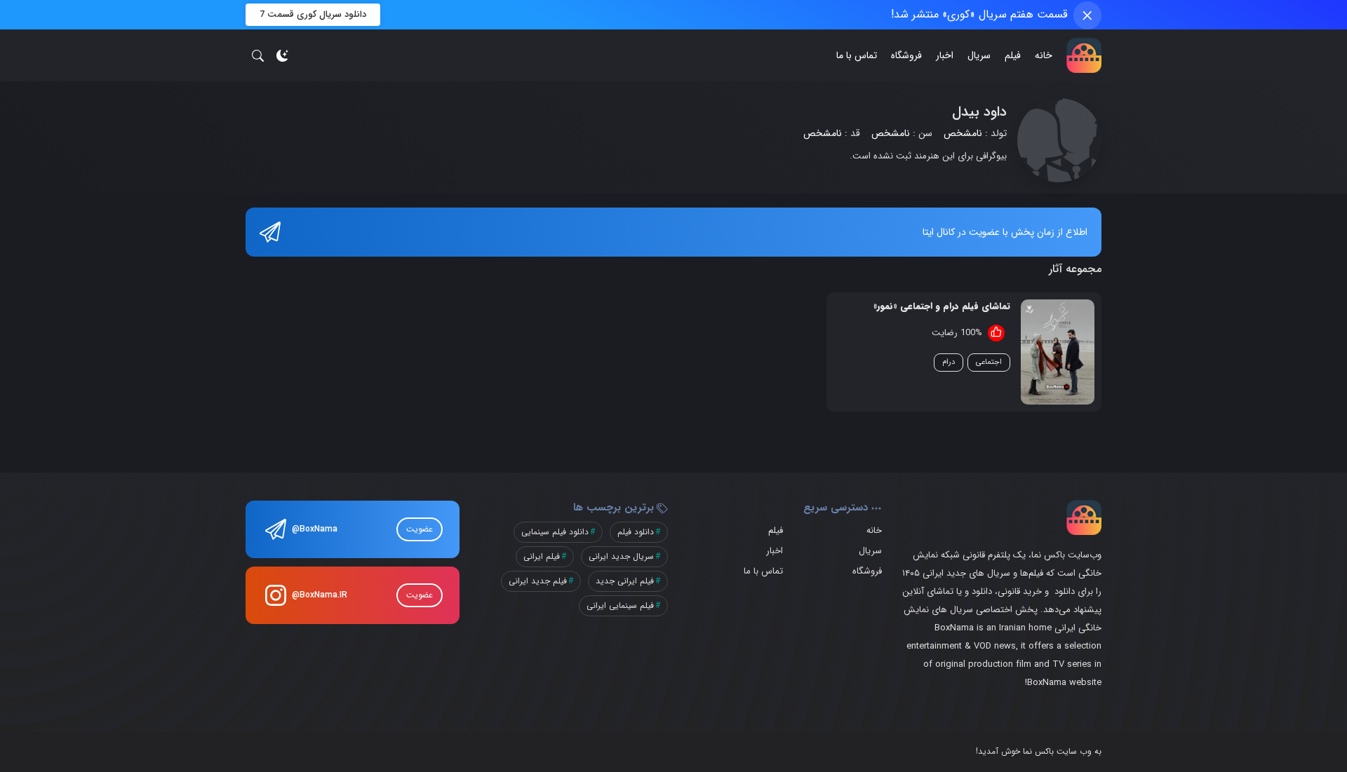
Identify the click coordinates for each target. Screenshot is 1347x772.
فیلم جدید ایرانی (538, 581)
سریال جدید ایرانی (621, 556)
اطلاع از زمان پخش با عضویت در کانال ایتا (1005, 232)
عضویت (419, 529)
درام (948, 362)
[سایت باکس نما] (1083, 55)
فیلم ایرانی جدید (625, 581)
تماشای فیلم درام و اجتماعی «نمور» (941, 306)
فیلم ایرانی (541, 556)
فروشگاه (906, 55)
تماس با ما (856, 55)
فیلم (1013, 55)
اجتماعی (989, 362)
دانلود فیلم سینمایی (555, 532)
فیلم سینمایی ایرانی (620, 605)
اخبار (944, 55)
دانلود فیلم (635, 532)
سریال (979, 55)
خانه (1043, 55)
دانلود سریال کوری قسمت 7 (313, 14)
